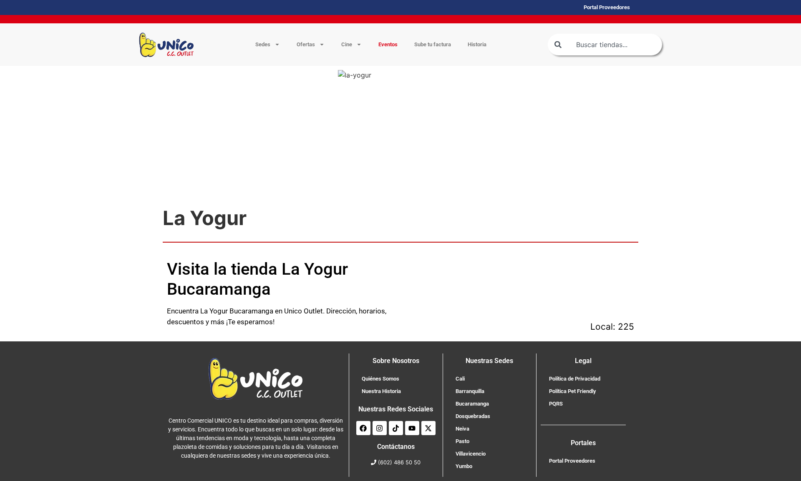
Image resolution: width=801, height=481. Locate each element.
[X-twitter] (428, 428)
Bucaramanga (472, 404)
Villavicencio (471, 454)
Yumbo (464, 466)
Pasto (462, 441)
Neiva (462, 429)
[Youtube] (412, 428)
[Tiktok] (396, 428)
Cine (346, 44)
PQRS (556, 404)
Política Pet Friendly (572, 391)
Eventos (388, 44)
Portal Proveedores (572, 461)
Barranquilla (470, 391)
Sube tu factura (432, 44)
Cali (460, 379)
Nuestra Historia (381, 391)
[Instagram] (380, 428)
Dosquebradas (473, 416)
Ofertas (306, 44)
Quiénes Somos (380, 379)
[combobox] (605, 44)
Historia (477, 44)
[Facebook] (363, 428)
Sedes (262, 44)
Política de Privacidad (574, 379)
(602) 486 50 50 (399, 462)
